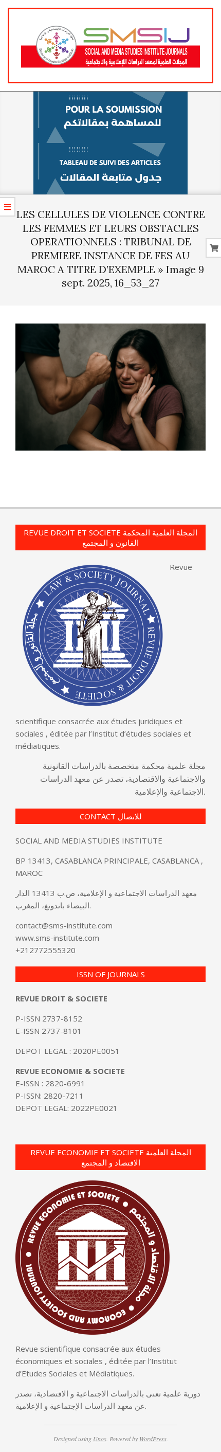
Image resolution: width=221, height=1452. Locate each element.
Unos (99, 1439)
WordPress (153, 1439)
